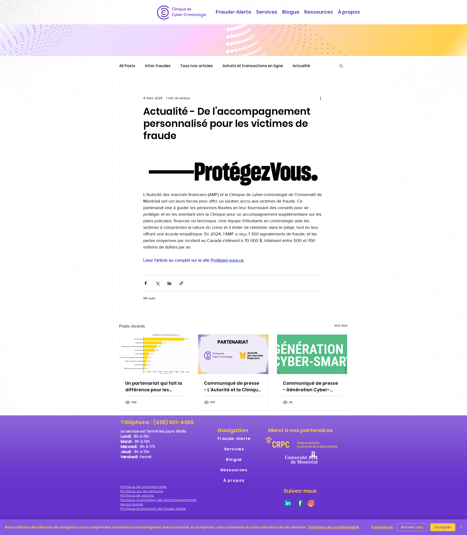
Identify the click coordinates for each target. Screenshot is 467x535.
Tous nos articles (196, 65)
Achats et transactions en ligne (253, 65)
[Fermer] (461, 527)
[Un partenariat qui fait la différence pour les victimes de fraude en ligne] (154, 354)
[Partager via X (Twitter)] (157, 283)
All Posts (127, 65)
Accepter (442, 527)
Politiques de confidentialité (333, 527)
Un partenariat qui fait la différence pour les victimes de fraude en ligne (153, 386)
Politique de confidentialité (143, 487)
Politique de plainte (137, 495)
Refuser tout (412, 527)
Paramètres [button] (382, 527)
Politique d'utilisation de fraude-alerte (153, 509)
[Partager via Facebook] (145, 283)
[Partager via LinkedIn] (169, 283)
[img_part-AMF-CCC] (233, 354)
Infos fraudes (158, 65)
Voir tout (340, 325)
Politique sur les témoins (141, 491)
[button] (341, 66)
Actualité (301, 65)
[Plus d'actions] (320, 98)
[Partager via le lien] (181, 283)
